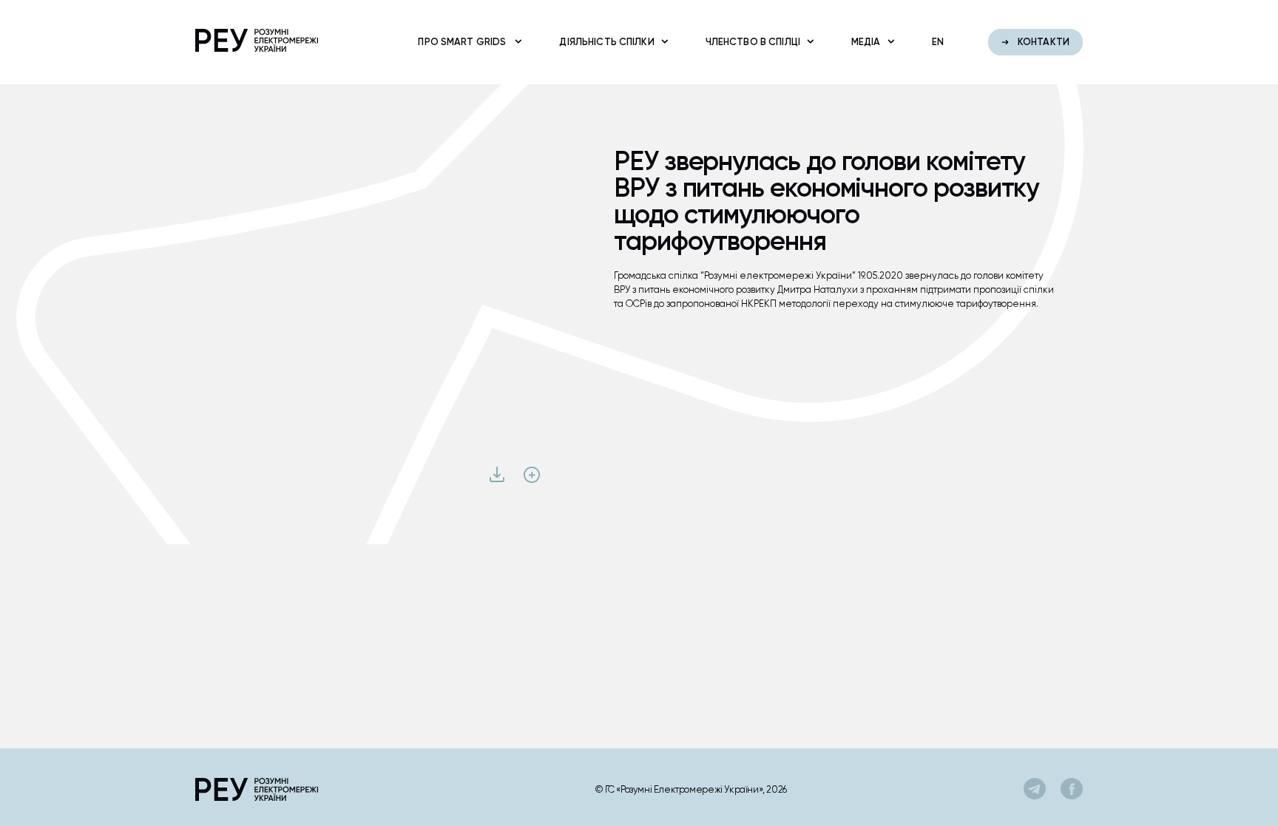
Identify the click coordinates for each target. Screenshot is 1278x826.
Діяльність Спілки (606, 41)
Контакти (1042, 41)
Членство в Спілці (753, 41)
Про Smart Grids (463, 41)
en (938, 41)
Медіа (866, 41)
